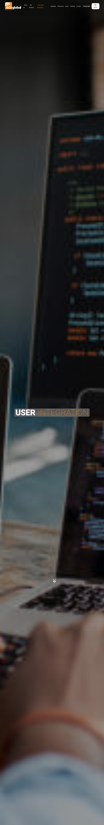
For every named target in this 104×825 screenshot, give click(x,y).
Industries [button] (48, 6)
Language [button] (88, 6)
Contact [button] (80, 6)
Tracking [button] (72, 6)
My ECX (96, 6)
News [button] (65, 6)
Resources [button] (58, 6)
